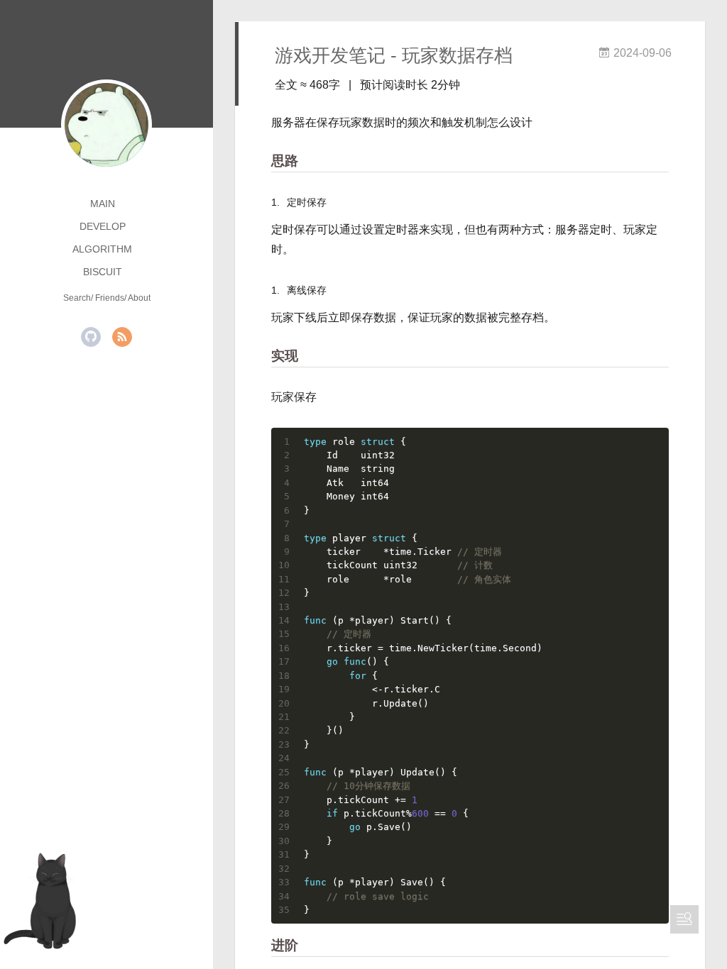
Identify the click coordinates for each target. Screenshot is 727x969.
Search (77, 298)
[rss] (122, 337)
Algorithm (102, 249)
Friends (109, 298)
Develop (103, 226)
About (139, 298)
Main (102, 203)
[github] (91, 337)
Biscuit (102, 271)
